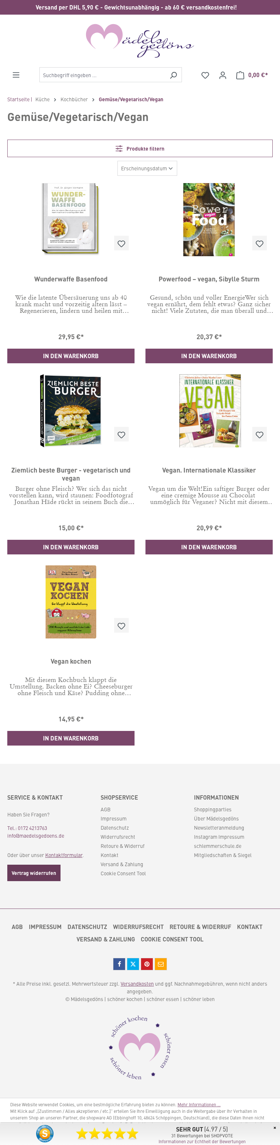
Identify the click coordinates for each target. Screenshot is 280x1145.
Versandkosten (137, 983)
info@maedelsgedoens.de (35, 835)
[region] (140, 7)
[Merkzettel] (205, 75)
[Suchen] (173, 74)
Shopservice (119, 797)
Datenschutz (115, 827)
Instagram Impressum (219, 836)
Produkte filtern (144, 148)
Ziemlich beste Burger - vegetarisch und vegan (71, 474)
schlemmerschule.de (217, 845)
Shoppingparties (213, 809)
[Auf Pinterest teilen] (147, 964)
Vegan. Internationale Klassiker (209, 470)
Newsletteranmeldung (219, 827)
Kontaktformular (63, 854)
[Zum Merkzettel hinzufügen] (121, 243)
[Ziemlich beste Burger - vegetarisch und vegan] (71, 410)
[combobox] (102, 74)
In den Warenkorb (71, 356)
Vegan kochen (71, 661)
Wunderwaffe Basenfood (71, 278)
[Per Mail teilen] (161, 964)
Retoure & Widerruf (122, 845)
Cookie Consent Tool (123, 873)
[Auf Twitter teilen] (133, 964)
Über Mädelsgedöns (216, 818)
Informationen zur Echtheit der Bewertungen (202, 1141)
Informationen (216, 797)
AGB (105, 809)
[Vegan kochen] (71, 601)
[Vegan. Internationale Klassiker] (209, 410)
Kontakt (109, 854)
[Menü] (16, 74)
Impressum (114, 818)
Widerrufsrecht (118, 836)
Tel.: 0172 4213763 (27, 827)
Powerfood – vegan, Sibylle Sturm (209, 278)
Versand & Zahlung (122, 864)
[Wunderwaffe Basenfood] (71, 219)
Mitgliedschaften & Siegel (223, 854)
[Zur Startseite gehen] (140, 40)
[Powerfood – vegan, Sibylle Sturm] (209, 219)
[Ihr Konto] (223, 75)
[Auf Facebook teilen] (119, 964)
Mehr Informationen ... (199, 1104)
